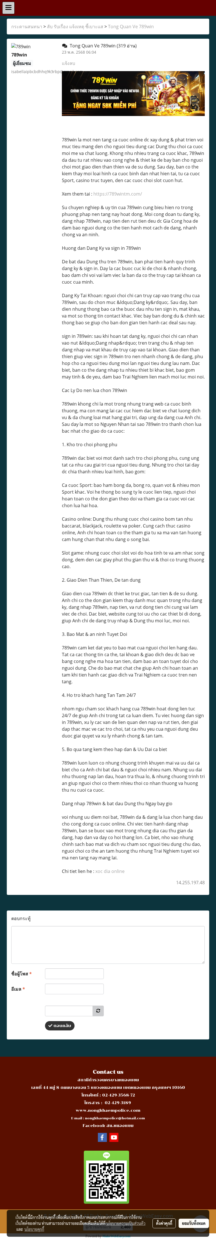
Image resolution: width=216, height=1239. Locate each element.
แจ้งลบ (68, 63)
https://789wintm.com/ (117, 194)
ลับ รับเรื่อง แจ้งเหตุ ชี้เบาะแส (75, 26)
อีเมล (18, 989)
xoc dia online (110, 871)
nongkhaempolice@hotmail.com (115, 1118)
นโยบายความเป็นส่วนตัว (125, 1223)
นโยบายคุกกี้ (34, 1229)
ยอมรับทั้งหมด (194, 1223)
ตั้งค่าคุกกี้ (164, 1223)
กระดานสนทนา (26, 26)
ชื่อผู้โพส (21, 974)
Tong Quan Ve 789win (131, 26)
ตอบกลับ (61, 1025)
